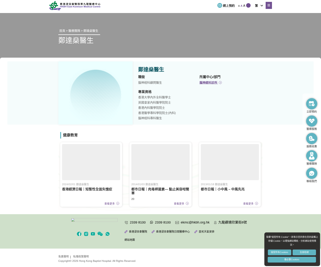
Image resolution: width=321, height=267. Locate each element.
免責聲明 (63, 256)
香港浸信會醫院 (137, 231)
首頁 (62, 30)
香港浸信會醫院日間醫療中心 (172, 231)
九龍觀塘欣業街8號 (232, 222)
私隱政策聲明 (81, 256)
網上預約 (229, 5)
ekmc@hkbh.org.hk (195, 222)
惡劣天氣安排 (206, 231)
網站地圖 (129, 239)
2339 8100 (137, 222)
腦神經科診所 (209, 82)
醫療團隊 (74, 30)
